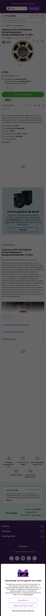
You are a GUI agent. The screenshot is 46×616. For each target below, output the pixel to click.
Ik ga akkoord (23, 600)
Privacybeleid (28, 594)
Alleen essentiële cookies (23, 605)
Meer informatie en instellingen (23, 611)
